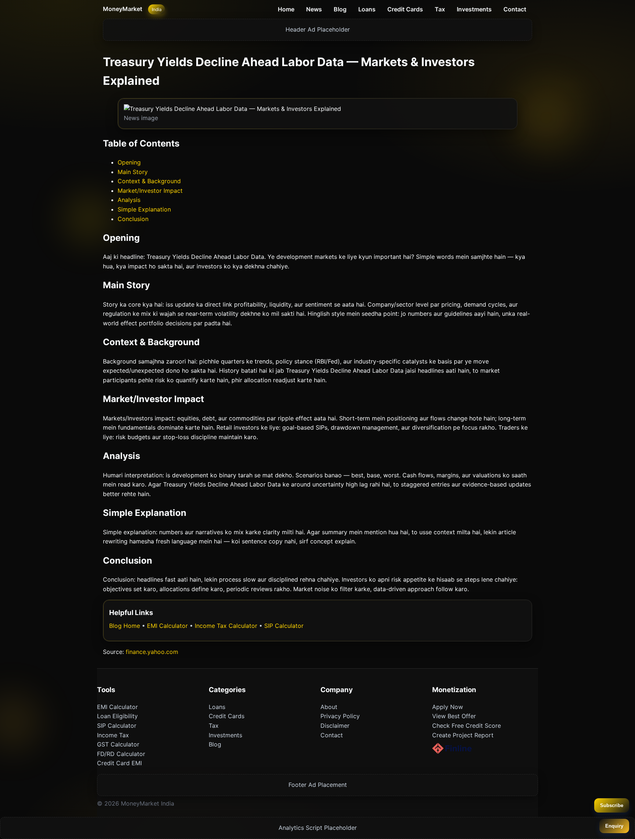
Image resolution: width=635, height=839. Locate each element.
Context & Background (149, 181)
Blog (340, 9)
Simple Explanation (144, 209)
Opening (129, 162)
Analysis (129, 199)
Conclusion (133, 219)
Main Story (133, 172)
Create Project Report (463, 735)
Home (286, 9)
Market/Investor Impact (150, 190)
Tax (440, 9)
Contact (514, 9)
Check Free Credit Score (466, 725)
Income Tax (113, 735)
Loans (367, 9)
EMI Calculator (167, 625)
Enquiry (614, 826)
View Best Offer (454, 716)
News (314, 9)
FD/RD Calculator (121, 753)
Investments (474, 9)
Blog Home (124, 625)
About (328, 706)
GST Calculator (118, 744)
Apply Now (447, 706)
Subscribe (611, 805)
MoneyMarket (122, 8)
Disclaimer (334, 725)
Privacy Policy (340, 716)
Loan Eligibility (117, 716)
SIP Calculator (284, 625)
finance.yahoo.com (152, 651)
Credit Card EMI (119, 763)
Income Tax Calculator (226, 625)
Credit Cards (405, 9)
